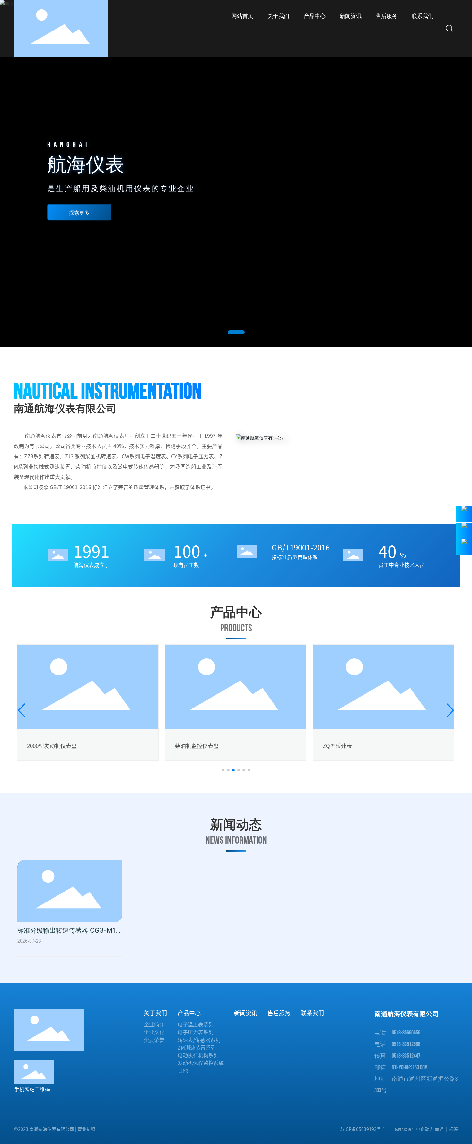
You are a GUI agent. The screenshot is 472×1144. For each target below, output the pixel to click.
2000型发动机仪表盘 (52, 746)
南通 (439, 1129)
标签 (453, 1129)
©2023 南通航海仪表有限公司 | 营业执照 (54, 1129)
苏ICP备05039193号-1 (362, 1129)
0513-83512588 (406, 1044)
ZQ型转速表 (337, 746)
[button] (236, 332)
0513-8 (398, 1032)
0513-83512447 (406, 1055)
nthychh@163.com (410, 1067)
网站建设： (405, 1129)
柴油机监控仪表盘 (197, 746)
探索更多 (79, 212)
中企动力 (425, 1129)
